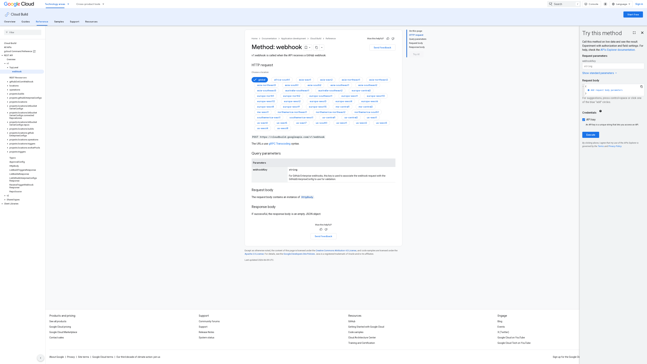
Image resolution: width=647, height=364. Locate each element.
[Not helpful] (392, 38)
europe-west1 (349, 95)
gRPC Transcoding (279, 143)
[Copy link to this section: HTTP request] (276, 65)
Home (254, 38)
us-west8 (282, 128)
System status (206, 337)
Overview (9, 21)
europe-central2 (361, 90)
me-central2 (366, 106)
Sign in (639, 4)
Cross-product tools (88, 4)
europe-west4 (343, 101)
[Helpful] (387, 38)
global (261, 79)
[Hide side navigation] (40, 358)
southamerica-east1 (268, 117)
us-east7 (301, 122)
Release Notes (206, 332)
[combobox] (564, 4)
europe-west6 (369, 101)
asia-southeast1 (339, 85)
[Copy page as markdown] (317, 47)
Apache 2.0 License (254, 254)
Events (501, 326)
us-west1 (341, 122)
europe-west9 (291, 106)
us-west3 (381, 122)
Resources (91, 21)
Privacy (71, 357)
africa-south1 (282, 79)
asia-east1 (305, 79)
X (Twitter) (503, 332)
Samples (59, 21)
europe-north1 (265, 95)
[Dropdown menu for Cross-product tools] (104, 4)
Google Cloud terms (102, 357)
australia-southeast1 (297, 90)
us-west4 (262, 128)
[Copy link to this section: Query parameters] (284, 154)
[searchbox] (22, 32)
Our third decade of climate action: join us (138, 357)
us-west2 (361, 122)
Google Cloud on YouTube (511, 337)
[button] (22, 55)
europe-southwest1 (320, 95)
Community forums (209, 321)
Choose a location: (260, 72)
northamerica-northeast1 (292, 112)
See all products (57, 321)
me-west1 (263, 112)
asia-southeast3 (266, 90)
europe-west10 (376, 95)
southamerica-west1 (301, 117)
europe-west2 (292, 101)
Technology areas (55, 4)
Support (74, 21)
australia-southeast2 (330, 90)
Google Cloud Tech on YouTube (514, 343)
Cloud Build (19, 14)
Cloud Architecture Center (362, 337)
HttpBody (307, 197)
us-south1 (321, 122)
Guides (25, 21)
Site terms (83, 357)
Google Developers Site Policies (299, 254)
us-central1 (328, 117)
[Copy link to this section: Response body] (278, 207)
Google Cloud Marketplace (63, 332)
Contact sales (56, 337)
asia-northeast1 (351, 79)
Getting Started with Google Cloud (366, 326)
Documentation (269, 38)
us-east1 (372, 117)
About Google (56, 357)
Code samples (355, 332)
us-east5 (282, 122)
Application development (293, 38)
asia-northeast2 (378, 79)
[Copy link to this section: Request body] (276, 190)
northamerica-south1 (367, 112)
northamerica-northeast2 (330, 112)
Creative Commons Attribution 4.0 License (336, 250)
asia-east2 (326, 79)
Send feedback (382, 47)
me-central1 (342, 106)
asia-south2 (314, 85)
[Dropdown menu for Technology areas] (69, 4)
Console (593, 4)
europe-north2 (291, 95)
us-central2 (351, 117)
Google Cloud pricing (60, 326)
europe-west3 (318, 101)
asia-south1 (291, 85)
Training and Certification (361, 343)
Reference (42, 21)
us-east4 (262, 122)
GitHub (351, 321)
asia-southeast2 (367, 85)
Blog (500, 321)
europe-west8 (265, 106)
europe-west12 (266, 101)
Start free (633, 14)
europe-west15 (318, 106)
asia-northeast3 (266, 85)
